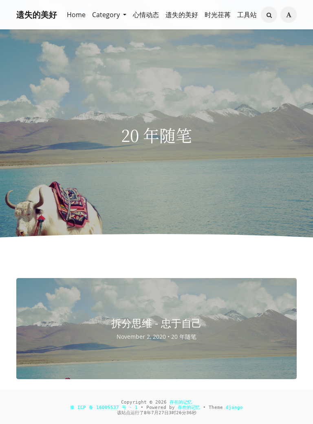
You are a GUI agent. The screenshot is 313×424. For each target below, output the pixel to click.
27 (161, 412)
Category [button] (106, 14)
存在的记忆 (181, 402)
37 (189, 412)
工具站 (247, 14)
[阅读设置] (288, 15)
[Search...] (269, 15)
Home (76, 14)
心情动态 (146, 14)
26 (179, 412)
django (234, 407)
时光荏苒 (218, 14)
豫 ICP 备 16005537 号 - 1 (104, 407)
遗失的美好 (36, 14)
